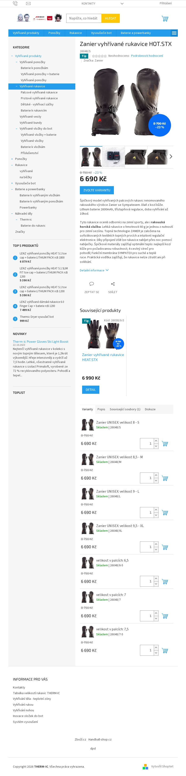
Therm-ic (26, 219)
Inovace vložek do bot (28, 716)
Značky (20, 232)
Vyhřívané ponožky (32, 62)
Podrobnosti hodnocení (147, 56)
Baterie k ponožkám (34, 68)
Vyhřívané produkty (28, 56)
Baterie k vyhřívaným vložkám (40, 195)
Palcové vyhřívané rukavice (39, 92)
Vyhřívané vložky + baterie (38, 135)
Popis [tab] (101, 409)
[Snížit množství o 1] (156, 446)
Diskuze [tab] (150, 409)
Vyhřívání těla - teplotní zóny (32, 699)
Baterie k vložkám (33, 147)
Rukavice (21, 165)
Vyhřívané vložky (32, 141)
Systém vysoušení (25, 722)
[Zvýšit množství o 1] (156, 441)
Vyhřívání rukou (23, 704)
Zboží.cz (80, 739)
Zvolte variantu (96, 190)
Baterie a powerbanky (30, 189)
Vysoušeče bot (25, 183)
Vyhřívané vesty (30, 116)
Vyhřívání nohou (23, 710)
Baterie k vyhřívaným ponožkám (41, 201)
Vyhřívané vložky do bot (36, 128)
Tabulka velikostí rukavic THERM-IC (36, 693)
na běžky (26, 177)
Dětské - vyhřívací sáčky (37, 104)
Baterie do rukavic (33, 225)
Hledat (110, 18)
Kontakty (88, 4)
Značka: (93, 60)
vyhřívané (26, 171)
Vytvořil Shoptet (162, 766)
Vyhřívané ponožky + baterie (40, 74)
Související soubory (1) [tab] (125, 409)
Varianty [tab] (87, 409)
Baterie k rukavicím (34, 110)
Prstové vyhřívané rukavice (39, 98)
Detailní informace (92, 270)
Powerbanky (28, 207)
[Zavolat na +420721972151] (19, 3)
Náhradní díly (23, 213)
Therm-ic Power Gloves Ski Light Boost (40, 341)
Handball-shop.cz (100, 739)
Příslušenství (29, 153)
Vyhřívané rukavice (32, 86)
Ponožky (21, 159)
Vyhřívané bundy (31, 123)
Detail (91, 390)
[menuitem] (26, 33)
